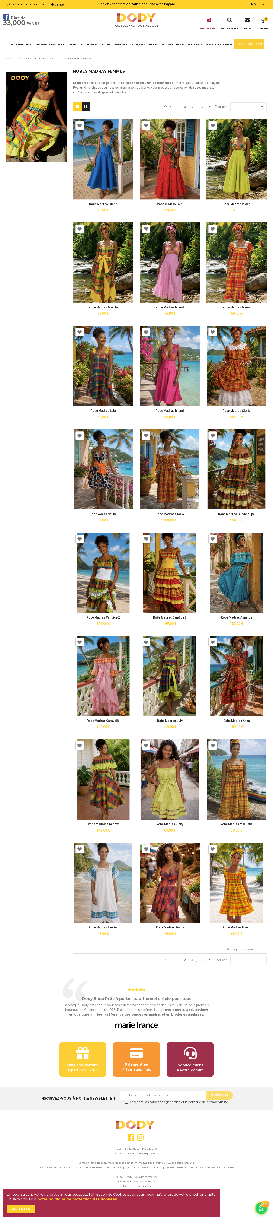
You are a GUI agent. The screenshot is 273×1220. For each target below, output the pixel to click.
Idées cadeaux (249, 44)
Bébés (153, 44)
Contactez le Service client (29, 4)
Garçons (138, 44)
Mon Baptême (21, 44)
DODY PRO (195, 44)
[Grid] (77, 107)
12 (202, 106)
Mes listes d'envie (219, 44)
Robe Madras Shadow (103, 824)
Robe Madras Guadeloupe (236, 514)
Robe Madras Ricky (169, 824)
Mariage (76, 44)
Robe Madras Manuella (236, 824)
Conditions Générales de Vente (136, 1181)
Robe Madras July (170, 720)
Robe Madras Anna (236, 720)
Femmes (92, 44)
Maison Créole (173, 44)
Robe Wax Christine (103, 514)
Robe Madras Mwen (236, 927)
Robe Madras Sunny (170, 927)
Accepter (20, 1209)
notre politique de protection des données (77, 1199)
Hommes (121, 44)
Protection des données (136, 1186)
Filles (106, 44)
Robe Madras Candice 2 (103, 617)
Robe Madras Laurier (103, 927)
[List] (85, 107)
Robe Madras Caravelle (103, 720)
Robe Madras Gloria (236, 410)
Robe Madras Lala (103, 410)
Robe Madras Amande (236, 617)
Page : (168, 106)
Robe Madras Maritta (103, 307)
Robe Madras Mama (236, 307)
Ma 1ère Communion (50, 44)
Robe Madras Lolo (170, 204)
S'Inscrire (219, 1095)
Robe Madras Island (103, 204)
